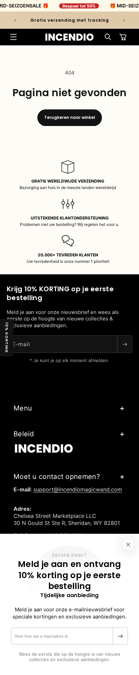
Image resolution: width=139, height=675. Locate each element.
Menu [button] (22, 408)
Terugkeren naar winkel (69, 117)
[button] (13, 36)
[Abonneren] (120, 636)
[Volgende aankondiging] (124, 20)
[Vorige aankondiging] (15, 20)
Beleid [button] (23, 434)
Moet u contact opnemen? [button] (56, 476)
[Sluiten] (128, 544)
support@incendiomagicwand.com (77, 489)
